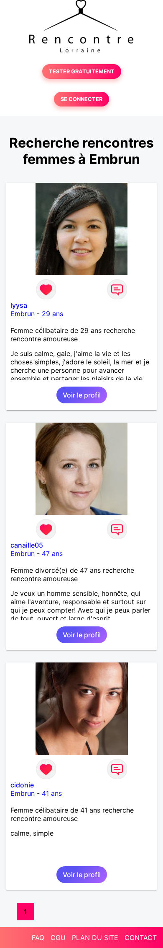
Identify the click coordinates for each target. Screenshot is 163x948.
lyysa (18, 305)
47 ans (52, 553)
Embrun (22, 313)
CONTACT (141, 937)
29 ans (52, 313)
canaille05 (26, 545)
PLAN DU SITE (95, 937)
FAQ (38, 937)
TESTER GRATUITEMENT (82, 71)
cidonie (22, 785)
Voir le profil (82, 395)
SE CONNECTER (81, 99)
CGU (58, 937)
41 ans (52, 793)
